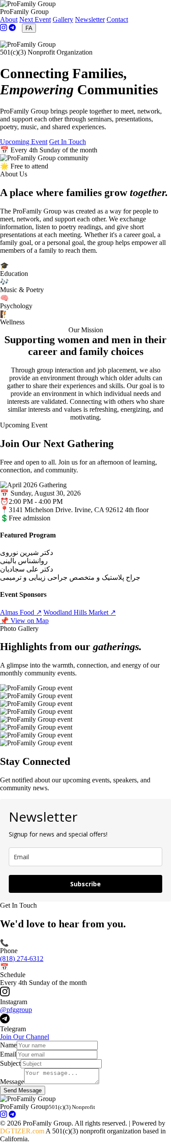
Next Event (35, 19)
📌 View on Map (24, 620)
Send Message (23, 1090)
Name (8, 1045)
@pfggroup (16, 1009)
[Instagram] (3, 28)
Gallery (63, 19)
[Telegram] (12, 28)
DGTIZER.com (22, 1131)
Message (12, 1081)
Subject (10, 1063)
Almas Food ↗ (21, 612)
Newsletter (90, 19)
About (9, 19)
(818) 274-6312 (21, 958)
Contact (117, 19)
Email (8, 1054)
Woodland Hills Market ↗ (79, 612)
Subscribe (85, 884)
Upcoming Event (23, 141)
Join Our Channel (24, 1036)
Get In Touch (67, 141)
